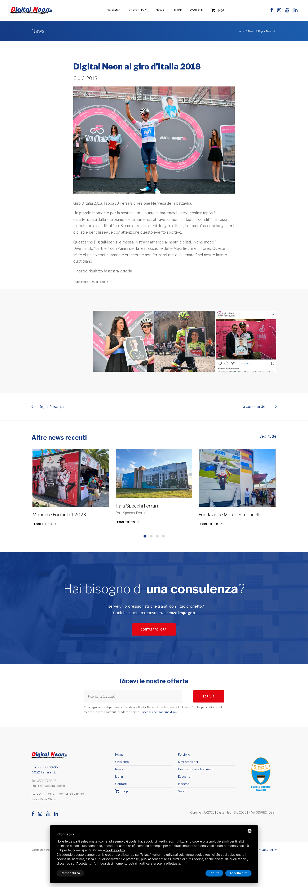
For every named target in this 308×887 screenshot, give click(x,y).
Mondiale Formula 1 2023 (59, 514)
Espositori (185, 776)
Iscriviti (209, 696)
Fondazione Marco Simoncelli (229, 514)
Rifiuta (214, 873)
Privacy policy (267, 850)
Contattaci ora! (154, 629)
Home (241, 31)
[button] (145, 536)
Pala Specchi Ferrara (137, 506)
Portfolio (136, 10)
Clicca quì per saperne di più (159, 712)
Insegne (183, 784)
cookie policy (115, 850)
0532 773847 (46, 780)
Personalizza (70, 873)
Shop (220, 10)
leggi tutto (42, 524)
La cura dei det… (255, 406)
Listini (177, 10)
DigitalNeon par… (53, 406)
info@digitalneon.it (52, 786)
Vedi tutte (268, 436)
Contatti (196, 10)
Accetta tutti (238, 873)
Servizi (182, 791)
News (160, 10)
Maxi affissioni (188, 762)
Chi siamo (113, 10)
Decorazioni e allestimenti (196, 769)
